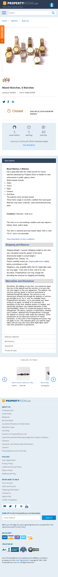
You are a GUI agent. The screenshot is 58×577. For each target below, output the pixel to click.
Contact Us (6, 493)
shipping (31, 261)
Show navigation (4, 12)
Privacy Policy (7, 463)
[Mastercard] (17, 537)
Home (4, 21)
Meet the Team (8, 427)
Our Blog (5, 430)
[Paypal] (5, 537)
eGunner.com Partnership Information (17, 444)
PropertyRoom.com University (14, 451)
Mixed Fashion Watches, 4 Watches (24, 383)
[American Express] (24, 537)
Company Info (7, 410)
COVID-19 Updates (9, 500)
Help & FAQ (6, 496)
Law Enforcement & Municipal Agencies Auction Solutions (25, 437)
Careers (5, 447)
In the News (7, 413)
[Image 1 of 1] (29, 50)
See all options (29, 145)
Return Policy (7, 470)
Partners (5, 440)
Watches (14, 21)
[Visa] (11, 537)
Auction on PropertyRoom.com (14, 434)
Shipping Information (10, 489)
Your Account (7, 483)
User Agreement (8, 460)
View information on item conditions (21, 239)
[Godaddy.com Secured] (34, 549)
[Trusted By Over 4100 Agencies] (24, 549)
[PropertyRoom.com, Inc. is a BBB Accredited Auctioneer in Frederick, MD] (11, 549)
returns (41, 261)
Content (2, 34)
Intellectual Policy (9, 473)
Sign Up (49, 518)
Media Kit (6, 417)
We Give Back (7, 420)
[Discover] (30, 537)
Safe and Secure (9, 486)
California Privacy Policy (11, 467)
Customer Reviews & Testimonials (16, 424)
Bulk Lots (25, 21)
